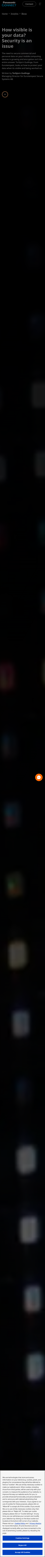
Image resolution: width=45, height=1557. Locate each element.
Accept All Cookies (22, 1552)
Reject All (22, 1545)
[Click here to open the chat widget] (39, 777)
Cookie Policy (20, 1523)
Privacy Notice (35, 1523)
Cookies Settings (22, 1538)
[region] (22, 1513)
